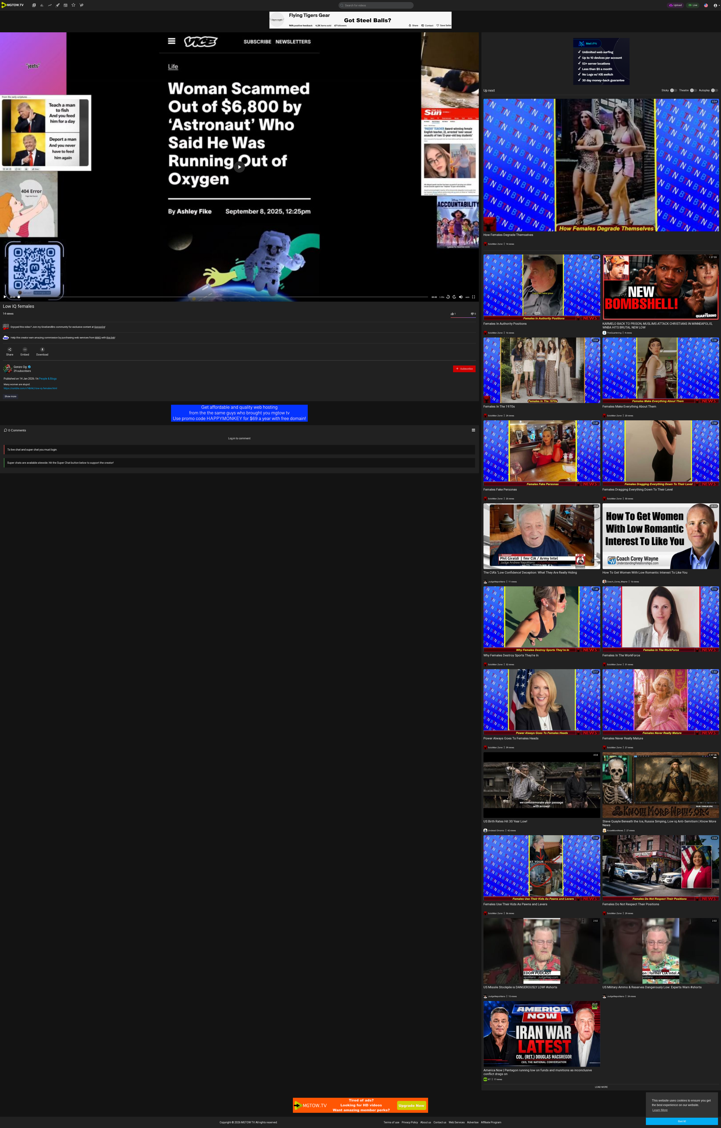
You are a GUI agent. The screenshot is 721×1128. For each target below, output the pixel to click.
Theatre (684, 90)
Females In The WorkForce (621, 655)
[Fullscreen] (473, 297)
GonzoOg (99, 326)
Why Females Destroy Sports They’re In (510, 655)
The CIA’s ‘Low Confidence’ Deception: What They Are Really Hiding (530, 572)
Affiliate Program (491, 1122)
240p (466, 288)
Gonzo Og (20, 367)
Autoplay (704, 90)
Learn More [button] (660, 1110)
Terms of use (391, 1122)
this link (110, 337)
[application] (239, 167)
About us (425, 1122)
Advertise (473, 1122)
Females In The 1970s (499, 406)
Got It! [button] (682, 1121)
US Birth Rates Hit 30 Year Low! (505, 821)
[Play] (5, 297)
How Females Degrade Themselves (508, 235)
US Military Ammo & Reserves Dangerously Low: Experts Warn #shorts (652, 987)
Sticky (665, 90)
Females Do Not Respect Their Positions (631, 904)
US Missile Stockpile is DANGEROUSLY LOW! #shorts (520, 987)
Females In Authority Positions (505, 323)
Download (42, 354)
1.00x (441, 297)
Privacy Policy (410, 1122)
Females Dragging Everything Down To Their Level (638, 489)
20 (454, 297)
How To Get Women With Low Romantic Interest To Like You (645, 572)
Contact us (440, 1122)
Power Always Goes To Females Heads (510, 738)
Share (9, 354)
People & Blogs (48, 378)
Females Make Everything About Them (629, 406)
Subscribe (466, 368)
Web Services (457, 1122)
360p (466, 282)
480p (466, 277)
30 (448, 297)
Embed (25, 354)
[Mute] (461, 297)
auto (467, 297)
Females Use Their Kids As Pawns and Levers (515, 904)
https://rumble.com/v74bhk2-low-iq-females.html (30, 388)
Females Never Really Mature (623, 738)
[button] (706, 5)
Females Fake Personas (500, 489)
